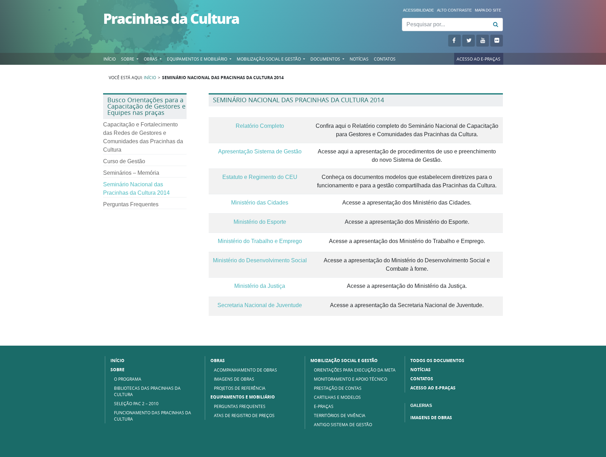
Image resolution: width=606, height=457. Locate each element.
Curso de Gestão (124, 161)
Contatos (385, 59)
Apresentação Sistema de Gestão (260, 151)
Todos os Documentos (437, 360)
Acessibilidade (418, 10)
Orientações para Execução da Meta (355, 370)
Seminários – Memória (131, 173)
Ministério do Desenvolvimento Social (260, 260)
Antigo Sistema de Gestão (343, 424)
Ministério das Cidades (259, 203)
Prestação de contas (338, 388)
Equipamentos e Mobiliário (242, 397)
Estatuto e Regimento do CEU (259, 177)
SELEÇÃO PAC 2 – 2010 (136, 403)
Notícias (359, 59)
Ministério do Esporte (260, 222)
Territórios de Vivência (339, 415)
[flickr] (496, 41)
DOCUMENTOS (325, 59)
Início (109, 59)
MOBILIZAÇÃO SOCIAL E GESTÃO (269, 59)
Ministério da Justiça (259, 286)
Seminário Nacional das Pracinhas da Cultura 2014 (136, 188)
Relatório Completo (260, 126)
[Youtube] (482, 41)
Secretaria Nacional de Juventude (259, 305)
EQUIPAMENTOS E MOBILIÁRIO (197, 59)
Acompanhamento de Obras (245, 370)
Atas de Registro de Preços (244, 415)
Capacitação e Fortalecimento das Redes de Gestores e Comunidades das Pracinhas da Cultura (143, 137)
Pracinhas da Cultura (171, 18)
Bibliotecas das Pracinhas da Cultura (147, 391)
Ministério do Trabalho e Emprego (260, 241)
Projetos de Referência (239, 388)
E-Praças (324, 406)
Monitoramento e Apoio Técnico (350, 379)
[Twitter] (468, 41)
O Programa (127, 379)
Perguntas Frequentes (131, 204)
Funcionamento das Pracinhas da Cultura (152, 416)
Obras (151, 59)
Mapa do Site (488, 10)
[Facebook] (454, 41)
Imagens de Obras (234, 379)
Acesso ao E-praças (478, 59)
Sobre (128, 59)
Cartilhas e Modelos (337, 397)
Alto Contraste (454, 10)
